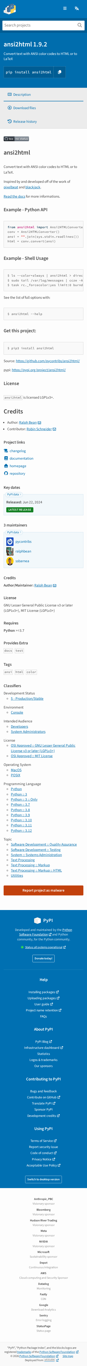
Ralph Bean (28, 422)
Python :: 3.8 (20, 810)
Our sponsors (43, 1066)
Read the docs (14, 196)
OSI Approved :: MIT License (32, 756)
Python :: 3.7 (20, 804)
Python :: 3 (19, 794)
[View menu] (65, 8)
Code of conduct (41, 1153)
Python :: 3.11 (21, 825)
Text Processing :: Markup (30, 865)
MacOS (16, 770)
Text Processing (23, 860)
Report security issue (43, 1147)
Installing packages (42, 992)
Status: (43, 947)
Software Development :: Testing (36, 849)
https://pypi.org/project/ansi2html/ (39, 370)
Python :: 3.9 (20, 815)
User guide (41, 1004)
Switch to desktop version (43, 1179)
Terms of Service (41, 1140)
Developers (19, 726)
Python (16, 789)
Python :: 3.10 (21, 820)
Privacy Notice (41, 1159)
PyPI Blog (41, 1041)
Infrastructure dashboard (41, 1047)
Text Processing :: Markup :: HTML (36, 870)
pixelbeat (11, 187)
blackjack (32, 187)
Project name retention (42, 1010)
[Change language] (77, 8)
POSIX (15, 775)
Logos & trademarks (43, 1060)
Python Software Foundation (45, 932)
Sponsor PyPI (43, 1109)
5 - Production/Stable (27, 698)
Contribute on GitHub (42, 1097)
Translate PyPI (42, 1103)
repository (17, 473)
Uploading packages (42, 998)
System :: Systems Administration (36, 855)
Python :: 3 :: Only (24, 799)
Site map (68, 1356)
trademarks (24, 1352)
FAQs (43, 1016)
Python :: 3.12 (21, 830)
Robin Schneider (39, 429)
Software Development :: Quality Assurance (44, 844)
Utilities (17, 875)
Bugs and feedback (43, 1091)
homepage (18, 466)
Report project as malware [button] (43, 890)
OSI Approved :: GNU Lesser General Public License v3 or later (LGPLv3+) (43, 748)
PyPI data (13, 494)
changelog (18, 451)
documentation (21, 458)
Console (17, 712)
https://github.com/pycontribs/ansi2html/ (48, 361)
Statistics (43, 1053)
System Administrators (28, 731)
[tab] (43, 94)
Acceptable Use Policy (42, 1165)
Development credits (41, 1115)
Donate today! (43, 958)
